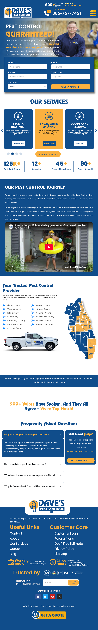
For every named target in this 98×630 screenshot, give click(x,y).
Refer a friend (64, 538)
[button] (2, 130)
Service (12, 82)
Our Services (19, 544)
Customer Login (66, 533)
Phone (11, 72)
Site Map (60, 554)
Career (15, 549)
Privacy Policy (64, 549)
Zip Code (56, 72)
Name (11, 62)
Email (54, 62)
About (14, 538)
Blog (13, 554)
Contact (16, 533)
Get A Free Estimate (68, 544)
